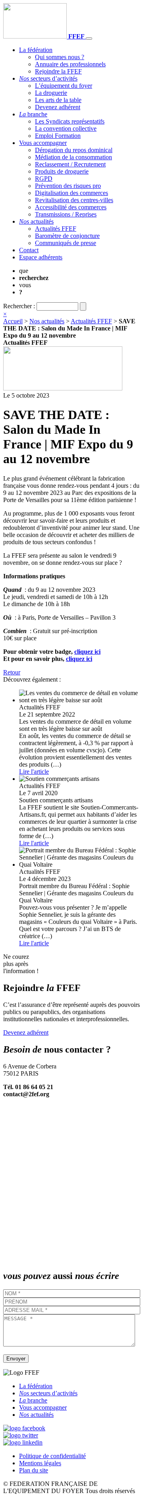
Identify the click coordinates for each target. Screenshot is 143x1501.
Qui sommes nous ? (59, 57)
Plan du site (33, 1470)
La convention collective (66, 128)
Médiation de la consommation (73, 157)
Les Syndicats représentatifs (69, 121)
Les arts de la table (58, 100)
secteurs (48, 78)
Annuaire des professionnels (70, 64)
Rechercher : (19, 306)
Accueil (13, 321)
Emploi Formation (58, 135)
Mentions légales (40, 1463)
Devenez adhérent (57, 107)
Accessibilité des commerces (70, 207)
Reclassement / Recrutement (70, 164)
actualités (36, 221)
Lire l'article (34, 771)
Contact (29, 250)
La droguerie (51, 92)
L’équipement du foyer (63, 85)
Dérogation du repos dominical (73, 150)
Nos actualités (46, 321)
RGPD (43, 178)
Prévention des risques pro (68, 185)
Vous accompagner (43, 142)
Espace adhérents (40, 257)
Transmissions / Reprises (66, 214)
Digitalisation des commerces (71, 192)
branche (33, 114)
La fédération (35, 49)
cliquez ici (87, 651)
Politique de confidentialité (52, 1456)
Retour (11, 672)
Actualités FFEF (55, 228)
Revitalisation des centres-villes (74, 200)
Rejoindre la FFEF (58, 71)
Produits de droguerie (62, 171)
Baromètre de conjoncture (67, 235)
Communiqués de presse (65, 243)
